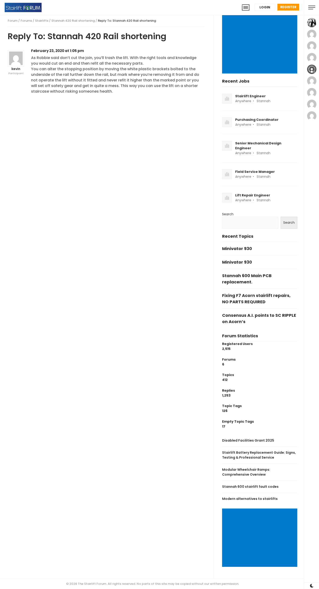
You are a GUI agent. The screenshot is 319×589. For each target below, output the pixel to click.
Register (288, 7)
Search (228, 214)
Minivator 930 (237, 248)
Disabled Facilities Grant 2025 (248, 440)
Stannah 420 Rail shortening (73, 20)
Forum (13, 20)
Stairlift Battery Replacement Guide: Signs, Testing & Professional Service (259, 455)
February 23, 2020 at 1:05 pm (57, 50)
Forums (26, 20)
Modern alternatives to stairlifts (250, 498)
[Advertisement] (260, 45)
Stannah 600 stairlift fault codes (250, 486)
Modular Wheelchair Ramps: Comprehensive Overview (246, 472)
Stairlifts (41, 20)
